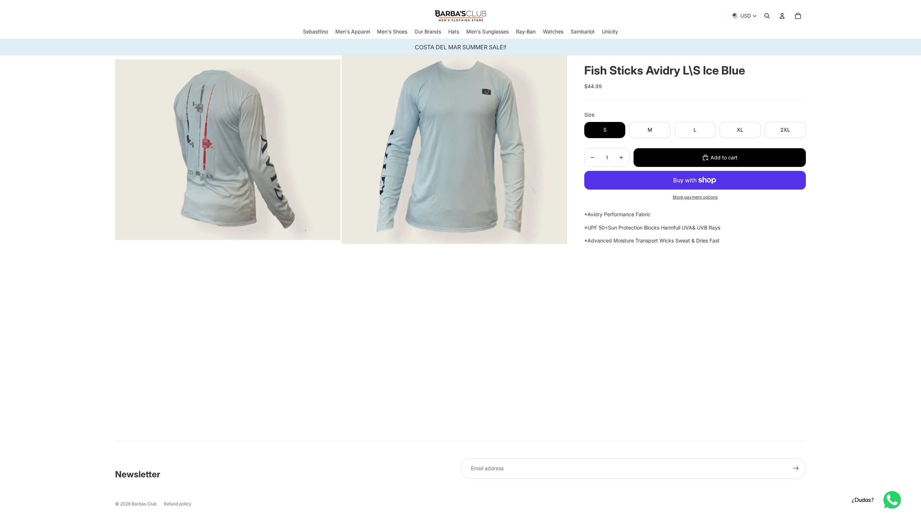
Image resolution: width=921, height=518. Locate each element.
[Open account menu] (782, 16)
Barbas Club (144, 503)
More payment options (695, 197)
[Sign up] (796, 468)
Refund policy (177, 503)
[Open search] (767, 16)
